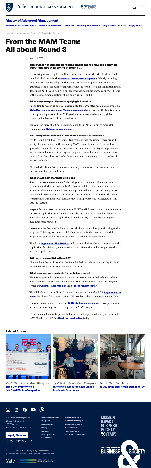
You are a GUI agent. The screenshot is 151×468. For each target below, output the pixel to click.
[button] (13, 24)
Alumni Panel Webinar (53, 285)
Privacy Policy (32, 450)
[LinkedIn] (16, 411)
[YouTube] (33, 411)
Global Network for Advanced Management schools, (58, 110)
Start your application (70, 318)
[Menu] (143, 7)
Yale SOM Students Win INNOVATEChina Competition (23, 388)
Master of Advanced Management (32, 20)
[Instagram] (8, 411)
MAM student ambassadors (83, 303)
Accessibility (43, 450)
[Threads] (41, 411)
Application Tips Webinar (55, 243)
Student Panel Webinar (83, 285)
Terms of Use (19, 450)
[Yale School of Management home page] (40, 7)
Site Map (9, 450)
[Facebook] (24, 411)
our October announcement (57, 129)
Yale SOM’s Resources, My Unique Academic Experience (73, 388)
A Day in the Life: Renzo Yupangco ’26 (122, 386)
